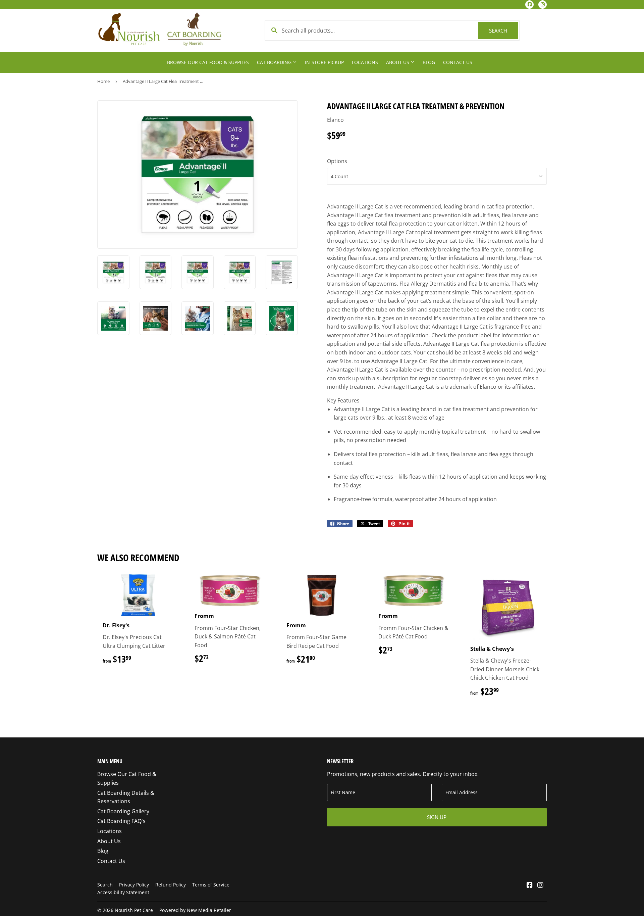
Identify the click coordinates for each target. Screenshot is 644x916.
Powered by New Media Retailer (195, 910)
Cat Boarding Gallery (123, 811)
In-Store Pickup (324, 62)
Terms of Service (210, 884)
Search (503, 30)
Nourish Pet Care (134, 910)
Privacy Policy (134, 884)
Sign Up (436, 817)
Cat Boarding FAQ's (121, 821)
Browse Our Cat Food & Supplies (208, 62)
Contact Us (457, 62)
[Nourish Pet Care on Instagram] (540, 885)
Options (337, 161)
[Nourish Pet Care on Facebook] (530, 885)
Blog (429, 62)
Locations (365, 62)
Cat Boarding (275, 62)
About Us (398, 62)
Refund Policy (170, 884)
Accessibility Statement (123, 892)
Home (103, 81)
